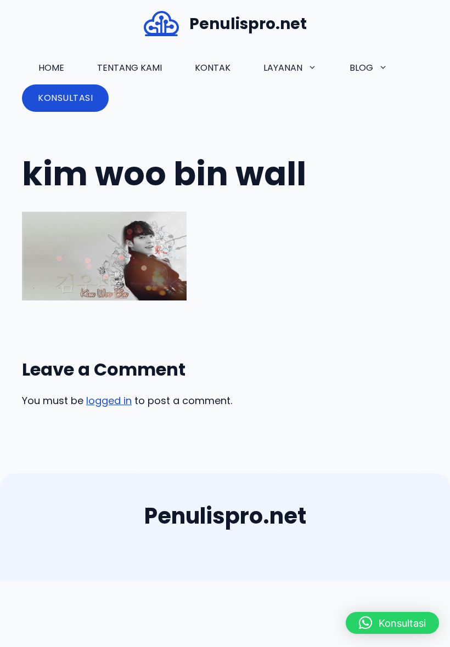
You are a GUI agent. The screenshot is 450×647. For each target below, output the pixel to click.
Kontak (212, 67)
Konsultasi (65, 98)
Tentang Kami (129, 67)
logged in (109, 400)
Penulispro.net (248, 24)
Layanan (282, 67)
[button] (392, 623)
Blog (361, 67)
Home (51, 67)
